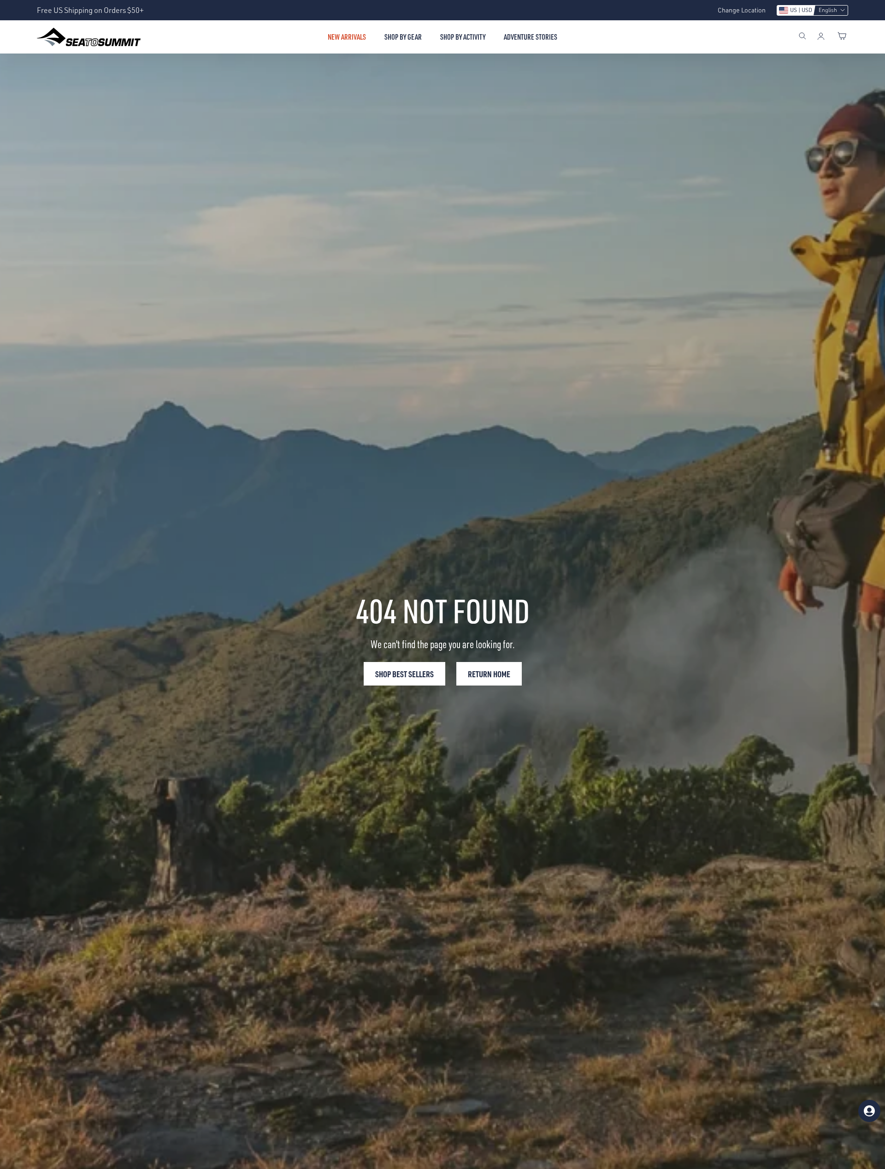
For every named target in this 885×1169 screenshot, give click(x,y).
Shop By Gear (403, 37)
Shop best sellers (404, 673)
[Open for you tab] (869, 1111)
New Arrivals (347, 37)
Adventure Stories (530, 37)
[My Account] (821, 36)
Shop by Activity (462, 37)
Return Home (489, 673)
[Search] (802, 36)
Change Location (742, 10)
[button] (812, 10)
